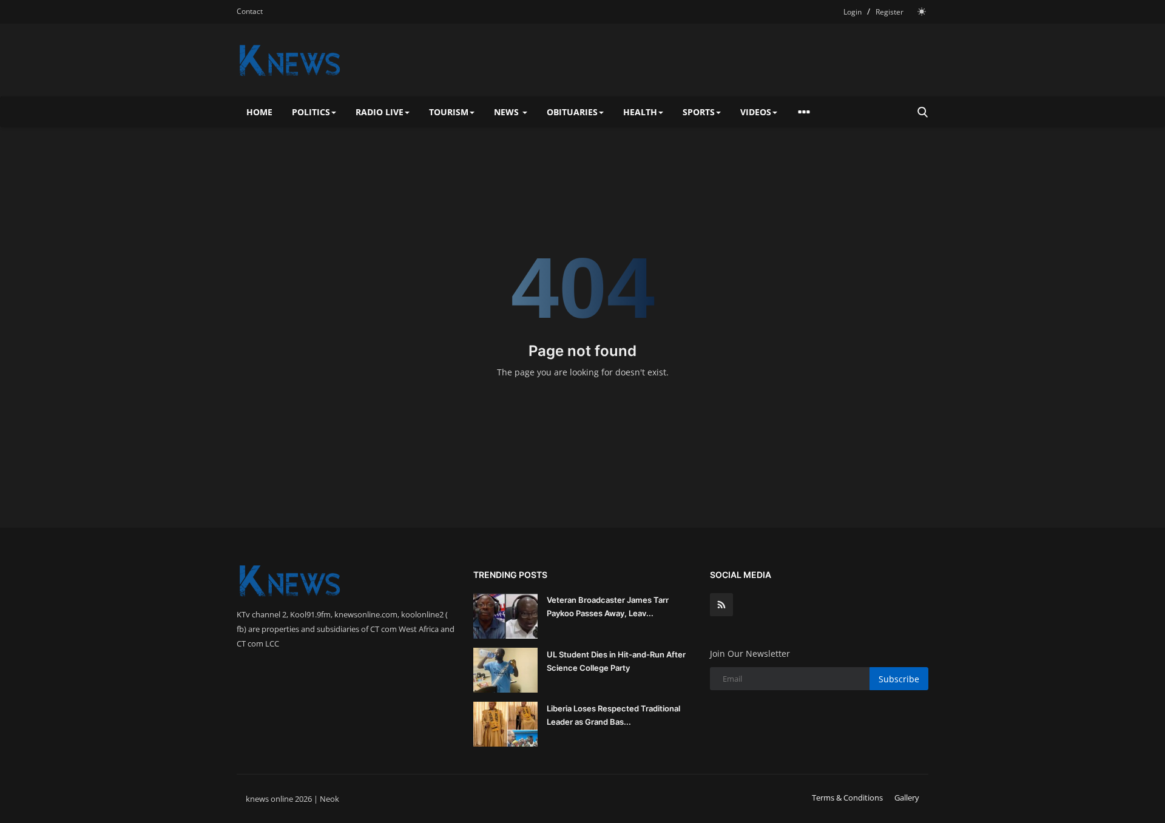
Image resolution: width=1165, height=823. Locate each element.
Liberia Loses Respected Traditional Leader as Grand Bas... (613, 715)
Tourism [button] (448, 112)
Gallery (906, 797)
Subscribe (899, 679)
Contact (250, 11)
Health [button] (640, 112)
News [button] (507, 112)
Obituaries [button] (572, 112)
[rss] (721, 604)
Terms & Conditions (847, 797)
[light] (921, 11)
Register (889, 12)
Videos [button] (755, 112)
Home (259, 112)
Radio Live (380, 112)
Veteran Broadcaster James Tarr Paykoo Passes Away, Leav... (608, 606)
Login (852, 12)
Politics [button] (311, 112)
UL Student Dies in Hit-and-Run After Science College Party (616, 661)
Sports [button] (699, 112)
